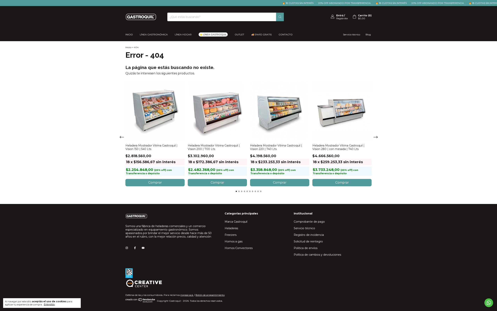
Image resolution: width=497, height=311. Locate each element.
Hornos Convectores (239, 248)
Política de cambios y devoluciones (317, 254)
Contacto (286, 34)
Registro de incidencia (309, 235)
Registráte (342, 18)
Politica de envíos (305, 248)
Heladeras (231, 228)
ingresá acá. (187, 295)
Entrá (339, 15)
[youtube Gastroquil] (143, 248)
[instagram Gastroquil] (126, 248)
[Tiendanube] (140, 301)
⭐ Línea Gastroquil (213, 34)
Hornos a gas (233, 241)
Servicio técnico (351, 34)
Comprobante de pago (309, 221)
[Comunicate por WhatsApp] (488, 302)
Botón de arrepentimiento (210, 295)
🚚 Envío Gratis (261, 34)
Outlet (239, 34)
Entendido (49, 304)
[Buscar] (280, 17)
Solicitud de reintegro (308, 241)
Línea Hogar (183, 34)
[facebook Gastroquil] (135, 248)
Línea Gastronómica (154, 34)
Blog (368, 34)
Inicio (129, 34)
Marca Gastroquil (236, 221)
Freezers (230, 235)
